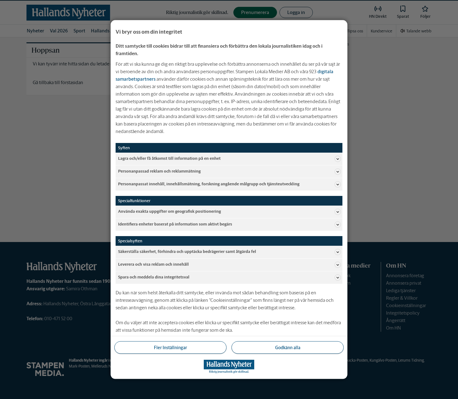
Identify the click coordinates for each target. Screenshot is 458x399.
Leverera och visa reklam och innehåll (153, 264)
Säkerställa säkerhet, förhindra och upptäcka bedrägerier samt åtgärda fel (187, 251)
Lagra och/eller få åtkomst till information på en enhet (169, 158)
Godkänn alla (287, 347)
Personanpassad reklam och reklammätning (159, 171)
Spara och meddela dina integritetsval (153, 277)
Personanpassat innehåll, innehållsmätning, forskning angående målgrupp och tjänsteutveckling (208, 184)
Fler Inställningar (170, 347)
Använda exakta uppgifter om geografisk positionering (169, 211)
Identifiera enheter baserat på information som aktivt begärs (175, 224)
